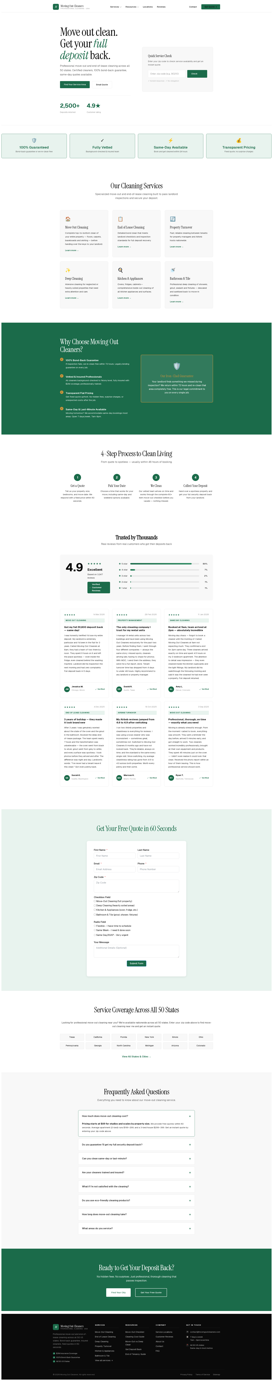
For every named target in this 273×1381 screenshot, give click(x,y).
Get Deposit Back (133, 1349)
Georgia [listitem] (98, 1045)
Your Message (101, 942)
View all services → (104, 1360)
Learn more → (72, 250)
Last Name (143, 849)
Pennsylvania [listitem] (72, 1045)
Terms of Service (203, 1374)
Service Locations (164, 1332)
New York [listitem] (149, 1037)
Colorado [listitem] (201, 1045)
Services (114, 6)
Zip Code (99, 877)
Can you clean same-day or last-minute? (104, 1158)
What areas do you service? (97, 1228)
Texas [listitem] (72, 1037)
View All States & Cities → (136, 1056)
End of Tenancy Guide (135, 1354)
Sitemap (216, 1374)
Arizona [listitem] (175, 1045)
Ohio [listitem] (201, 1037)
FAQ (158, 1351)
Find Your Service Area (75, 84)
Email (97, 863)
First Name (99, 849)
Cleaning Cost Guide (134, 1336)
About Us (160, 1341)
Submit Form (136, 963)
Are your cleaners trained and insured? (103, 1172)
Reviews (161, 6)
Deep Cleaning (101, 1341)
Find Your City (118, 1292)
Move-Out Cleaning (104, 1332)
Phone (141, 863)
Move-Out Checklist (134, 1332)
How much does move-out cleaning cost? (105, 1116)
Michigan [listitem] (149, 1045)
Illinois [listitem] (175, 1037)
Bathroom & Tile (102, 1355)
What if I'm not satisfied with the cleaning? (105, 1186)
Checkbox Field (102, 897)
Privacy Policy (186, 1374)
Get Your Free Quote (151, 1292)
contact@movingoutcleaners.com (205, 1332)
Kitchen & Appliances (104, 1351)
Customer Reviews (164, 1336)
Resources (131, 6)
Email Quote (102, 84)
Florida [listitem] (123, 1037)
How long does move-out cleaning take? (104, 1214)
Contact (193, 7)
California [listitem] (98, 1037)
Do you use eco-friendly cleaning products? (106, 1200)
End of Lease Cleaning (105, 1336)
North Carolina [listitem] (123, 1045)
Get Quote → (210, 7)
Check (194, 73)
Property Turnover (103, 1346)
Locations (148, 6)
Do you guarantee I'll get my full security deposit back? (112, 1144)
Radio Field (100, 921)
